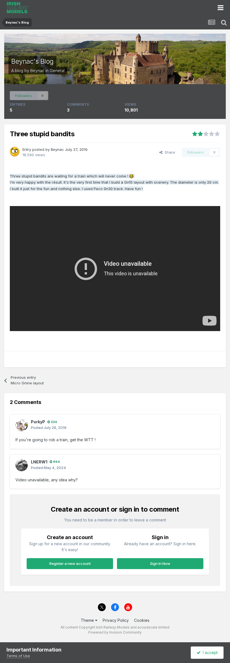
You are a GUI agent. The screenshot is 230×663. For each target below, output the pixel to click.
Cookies (142, 620)
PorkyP (38, 421)
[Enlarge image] (131, 176)
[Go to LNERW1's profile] (21, 465)
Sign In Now (160, 563)
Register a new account (70, 563)
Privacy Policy (116, 620)
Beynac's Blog (32, 61)
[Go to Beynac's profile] (14, 151)
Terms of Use (18, 655)
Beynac (37, 70)
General (57, 70)
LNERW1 (39, 461)
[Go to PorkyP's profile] (21, 425)
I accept (209, 652)
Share (168, 152)
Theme (88, 620)
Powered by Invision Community (115, 632)
